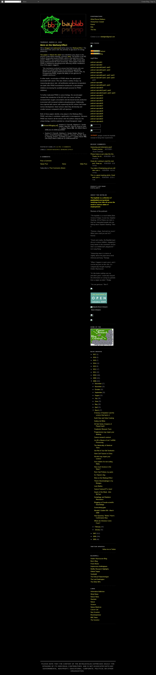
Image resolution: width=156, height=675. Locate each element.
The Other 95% (96, 582)
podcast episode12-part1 (99, 93)
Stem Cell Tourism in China (103, 453)
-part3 (112, 75)
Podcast (102, 51)
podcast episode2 (96, 65)
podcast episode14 (97, 98)
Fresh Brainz (95, 564)
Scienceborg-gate (100, 507)
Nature (93, 602)
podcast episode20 (97, 113)
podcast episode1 (96, 62)
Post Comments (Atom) (57, 168)
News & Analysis (96, 309)
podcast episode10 (97, 88)
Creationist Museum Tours (103, 429)
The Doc (93, 30)
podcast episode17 (97, 106)
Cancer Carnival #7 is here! (103, 489)
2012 (95, 369)
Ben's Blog (94, 561)
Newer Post (44, 164)
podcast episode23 (97, 121)
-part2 (108, 67)
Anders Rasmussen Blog (99, 558)
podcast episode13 (97, 95)
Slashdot (93, 599)
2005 (95, 539)
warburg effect (67, 149)
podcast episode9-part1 (98, 85)
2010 (95, 375)
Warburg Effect (78, 48)
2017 (95, 354)
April (96, 407)
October (97, 389)
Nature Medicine (96, 607)
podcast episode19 (97, 111)
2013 (95, 366)
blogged (47, 48)
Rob (92, 27)
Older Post (83, 164)
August (97, 395)
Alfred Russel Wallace (98, 19)
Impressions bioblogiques (99, 566)
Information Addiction (97, 591)
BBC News (94, 617)
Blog (101, 54)
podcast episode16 (97, 103)
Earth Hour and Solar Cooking (104, 418)
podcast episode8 (96, 82)
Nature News (95, 597)
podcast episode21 (97, 116)
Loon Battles (98, 486)
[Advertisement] (78, 643)
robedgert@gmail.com (107, 37)
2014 (95, 363)
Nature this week (55, 55)
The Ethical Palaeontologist (100, 577)
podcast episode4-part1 (98, 70)
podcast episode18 (97, 108)
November (98, 386)
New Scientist (95, 612)
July (96, 398)
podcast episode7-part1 (98, 78)
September (98, 392)
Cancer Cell (94, 609)
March (97, 410)
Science (93, 604)
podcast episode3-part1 (98, 67)
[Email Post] (71, 146)
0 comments (66, 146)
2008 (95, 381)
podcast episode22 (97, 119)
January (97, 530)
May (96, 404)
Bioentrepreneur (96, 615)
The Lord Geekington (97, 579)
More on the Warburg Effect (53, 45)
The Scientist (95, 620)
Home (64, 164)
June (96, 401)
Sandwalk (94, 574)
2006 (95, 536)
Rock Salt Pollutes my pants (103, 472)
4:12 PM (58, 146)
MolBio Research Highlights (100, 569)
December (98, 383)
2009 (95, 378)
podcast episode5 (96, 72)
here (69, 56)
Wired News (94, 594)
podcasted (57, 48)
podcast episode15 (97, 101)
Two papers (44, 55)
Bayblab (78, 8)
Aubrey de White (99, 421)
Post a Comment (46, 161)
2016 (95, 357)
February (98, 527)
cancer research (53, 149)
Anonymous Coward (97, 22)
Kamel (93, 24)
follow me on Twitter (109, 549)
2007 (95, 533)
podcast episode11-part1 (99, 90)
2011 (95, 372)
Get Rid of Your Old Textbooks (104, 450)
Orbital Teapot (95, 571)
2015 (95, 360)
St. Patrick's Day (99, 475)
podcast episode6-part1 (98, 75)
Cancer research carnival (102, 437)
